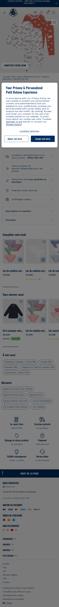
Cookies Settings (29, 131)
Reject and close (15, 138)
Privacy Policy (14, 124)
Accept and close (42, 138)
